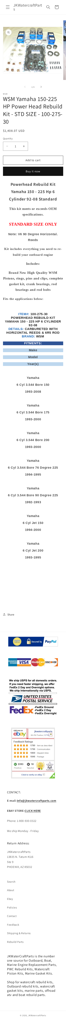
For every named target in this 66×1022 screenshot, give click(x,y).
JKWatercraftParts (37, 1015)
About (10, 890)
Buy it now (33, 171)
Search (11, 881)
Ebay (10, 898)
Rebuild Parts (15, 942)
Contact (12, 916)
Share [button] (10, 614)
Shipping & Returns (19, 933)
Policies (12, 907)
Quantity (8, 138)
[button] (8, 7)
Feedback (13, 924)
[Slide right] (41, 87)
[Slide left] (25, 87)
